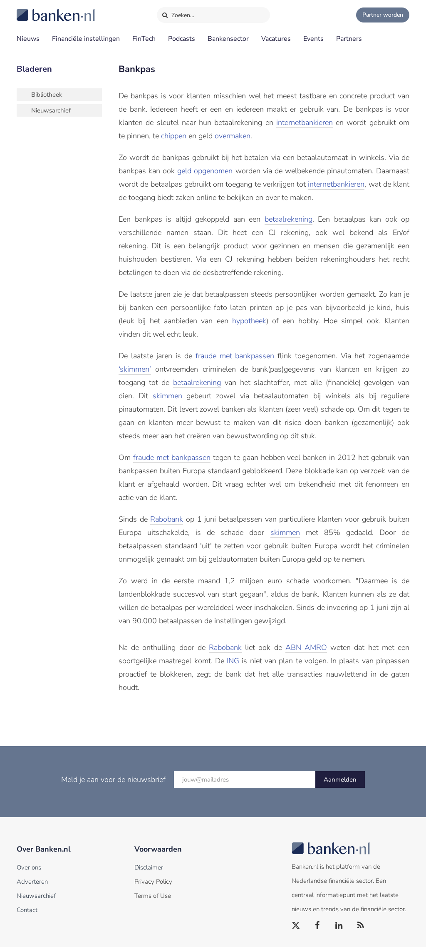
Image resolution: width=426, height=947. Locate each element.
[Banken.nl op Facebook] (317, 925)
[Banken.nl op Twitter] (296, 925)
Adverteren (32, 881)
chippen (173, 136)
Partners (349, 38)
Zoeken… (182, 15)
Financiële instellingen (86, 38)
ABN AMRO (306, 647)
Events (313, 38)
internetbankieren (304, 122)
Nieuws (28, 38)
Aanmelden (340, 779)
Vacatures (276, 38)
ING (233, 661)
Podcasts (181, 38)
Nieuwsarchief (51, 110)
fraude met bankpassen (235, 356)
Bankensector (228, 38)
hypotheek (249, 321)
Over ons (29, 867)
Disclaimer (148, 867)
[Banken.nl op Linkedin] (339, 925)
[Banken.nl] (35, 9)
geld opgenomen (205, 171)
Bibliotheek (46, 94)
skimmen (167, 396)
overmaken (232, 136)
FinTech (144, 38)
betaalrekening (288, 219)
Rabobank (166, 519)
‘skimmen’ (135, 369)
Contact (27, 910)
